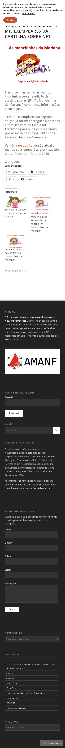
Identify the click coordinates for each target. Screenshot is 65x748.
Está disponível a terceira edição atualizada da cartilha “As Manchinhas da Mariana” (40, 222)
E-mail (10, 397)
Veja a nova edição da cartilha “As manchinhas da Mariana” (15, 255)
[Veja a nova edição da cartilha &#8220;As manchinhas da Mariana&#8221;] (16, 241)
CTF (8, 712)
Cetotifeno (11, 688)
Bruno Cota (11, 683)
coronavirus (12, 698)
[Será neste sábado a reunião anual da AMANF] (16, 201)
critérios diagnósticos (16, 708)
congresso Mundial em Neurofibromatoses (26, 693)
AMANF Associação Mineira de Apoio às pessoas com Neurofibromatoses (30, 666)
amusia (9, 673)
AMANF (9, 659)
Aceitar (10, 20)
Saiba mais (28, 13)
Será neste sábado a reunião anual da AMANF (15, 213)
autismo (10, 678)
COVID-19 (10, 703)
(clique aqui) (21, 145)
